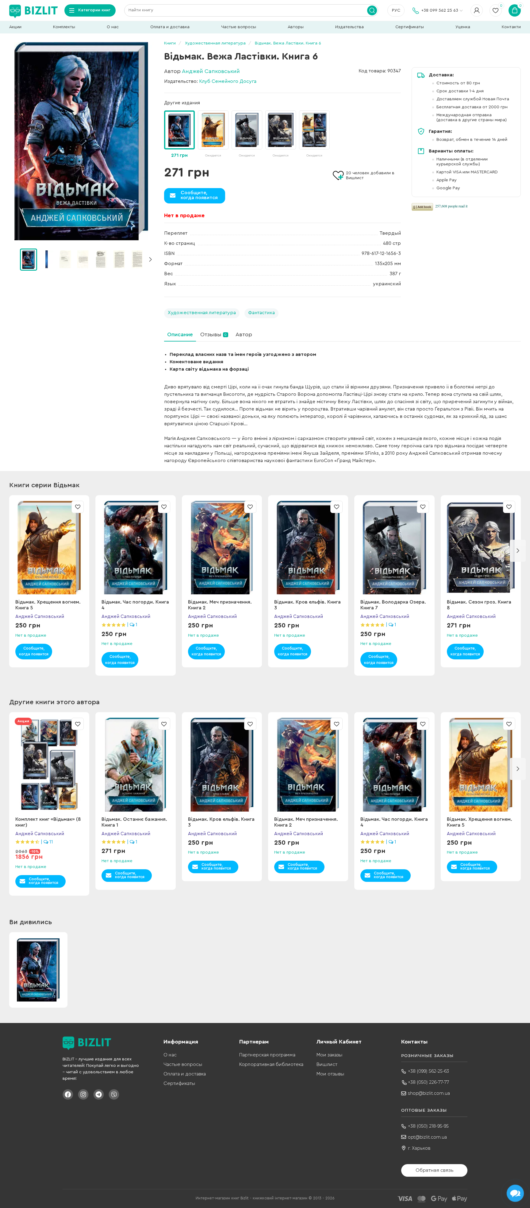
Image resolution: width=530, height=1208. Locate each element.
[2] (64, 259)
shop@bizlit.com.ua (429, 1093)
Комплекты (64, 27)
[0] (28, 259)
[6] (137, 259)
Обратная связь (434, 1170)
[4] (101, 259)
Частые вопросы (238, 27)
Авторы (296, 27)
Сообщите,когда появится (199, 195)
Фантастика (261, 312)
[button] (150, 260)
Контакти (511, 27)
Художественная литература (202, 312)
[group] (213, 134)
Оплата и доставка (170, 27)
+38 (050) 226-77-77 (428, 1082)
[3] (83, 259)
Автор (244, 334)
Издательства (349, 27)
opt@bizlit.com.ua (427, 1137)
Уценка (462, 27)
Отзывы (213, 334)
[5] (119, 259)
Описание (180, 334)
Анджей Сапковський (211, 71)
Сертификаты (409, 27)
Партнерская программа (267, 1054)
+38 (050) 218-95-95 (428, 1126)
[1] (46, 259)
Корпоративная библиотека (271, 1064)
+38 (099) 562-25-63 (428, 1071)
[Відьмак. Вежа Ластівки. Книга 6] (81, 141)
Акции (15, 27)
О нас (113, 27)
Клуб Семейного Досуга (227, 81)
